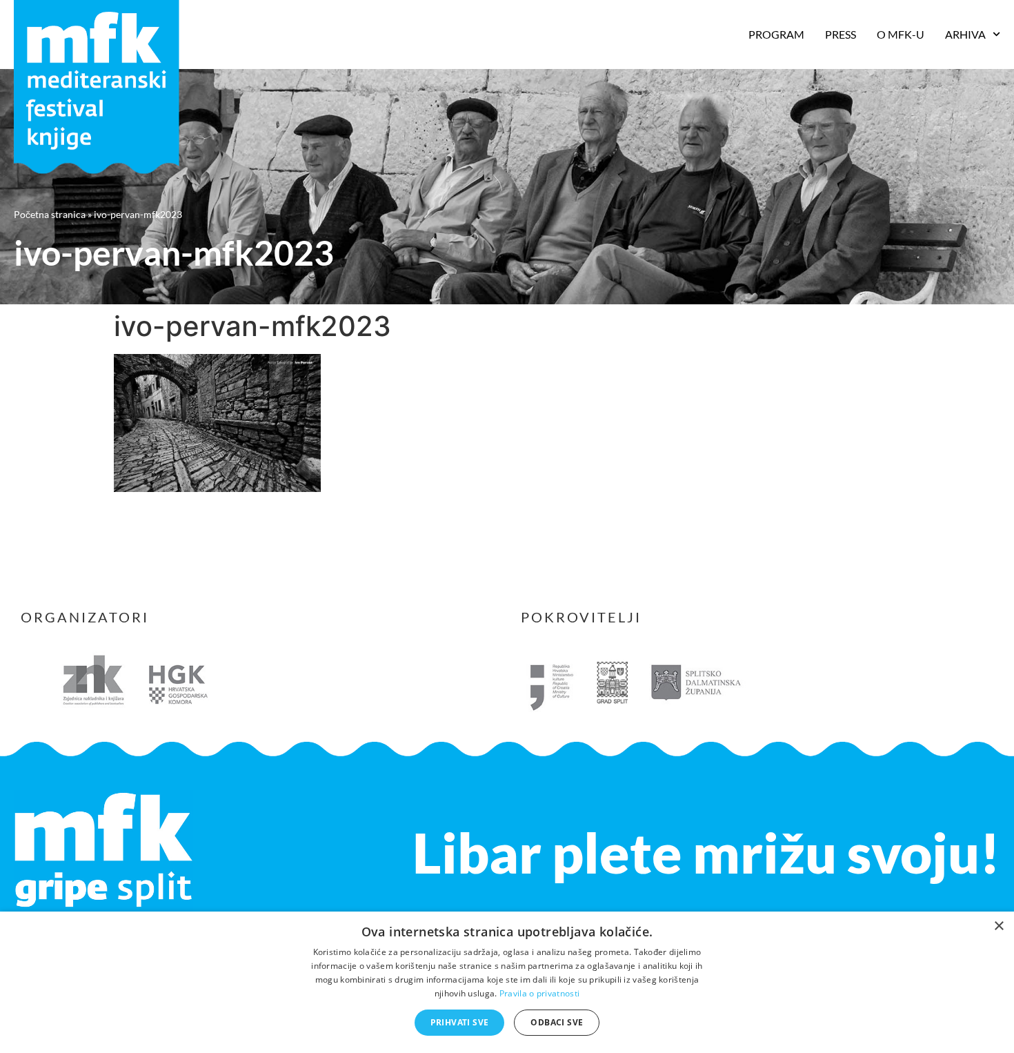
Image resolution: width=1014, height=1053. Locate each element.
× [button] (998, 926)
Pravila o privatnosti (539, 993)
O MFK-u (900, 34)
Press (840, 34)
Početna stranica (50, 214)
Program (776, 34)
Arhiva (965, 34)
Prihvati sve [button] (459, 1022)
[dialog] (507, 982)
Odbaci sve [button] (556, 1022)
